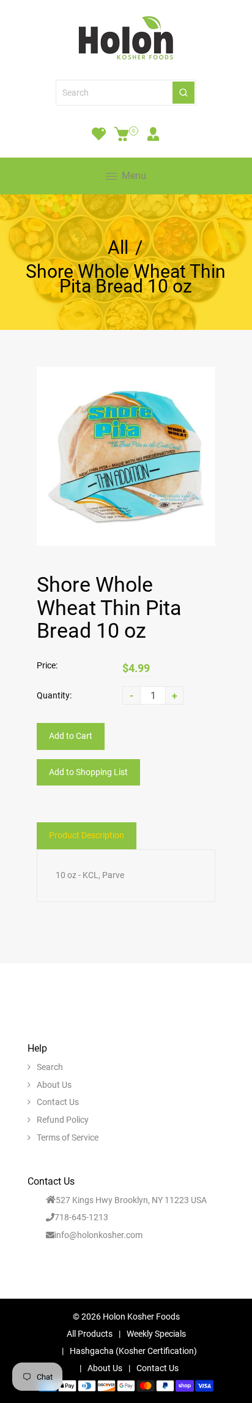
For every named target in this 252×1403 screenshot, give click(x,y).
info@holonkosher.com (98, 1235)
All (118, 247)
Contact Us (58, 1102)
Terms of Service (67, 1137)
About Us (54, 1085)
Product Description (86, 835)
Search (50, 1067)
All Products (90, 1334)
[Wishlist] (98, 133)
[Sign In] (153, 133)
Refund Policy (63, 1120)
